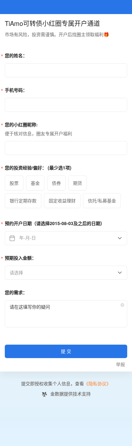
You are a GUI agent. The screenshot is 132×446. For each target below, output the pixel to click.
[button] (122, 305)
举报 (120, 365)
